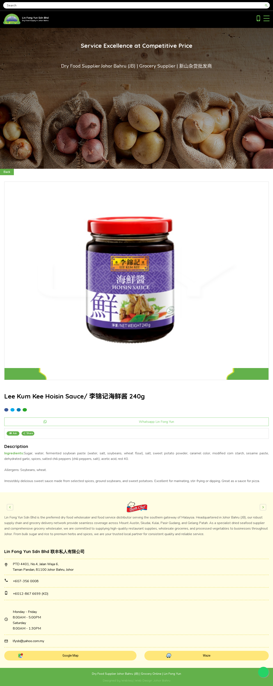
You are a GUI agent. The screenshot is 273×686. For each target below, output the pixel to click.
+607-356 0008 (26, 581)
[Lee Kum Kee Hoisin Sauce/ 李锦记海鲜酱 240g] (136, 281)
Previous (10, 507)
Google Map (70, 655)
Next (263, 507)
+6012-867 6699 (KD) (30, 593)
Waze (207, 655)
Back (7, 172)
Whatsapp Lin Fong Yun (156, 421)
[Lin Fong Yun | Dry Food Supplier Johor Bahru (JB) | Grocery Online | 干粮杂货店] (26, 23)
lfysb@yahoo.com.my (28, 641)
